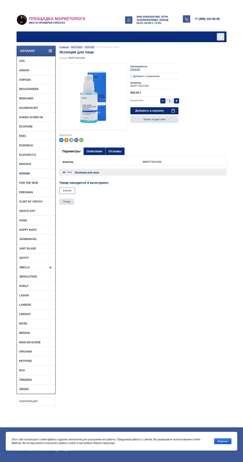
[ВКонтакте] (61, 140)
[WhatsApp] (81, 140)
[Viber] (76, 140)
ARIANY (24, 70)
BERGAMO (26, 98)
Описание (94, 151)
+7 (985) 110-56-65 (207, 19)
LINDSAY (25, 314)
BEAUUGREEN (28, 88)
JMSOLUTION (28, 276)
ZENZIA (24, 389)
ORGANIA (25, 351)
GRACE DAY (27, 210)
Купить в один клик (154, 119)
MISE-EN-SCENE (30, 342)
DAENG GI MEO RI (31, 117)
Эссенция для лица (87, 172)
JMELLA (24, 267)
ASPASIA (25, 79)
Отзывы (115, 151)
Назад (66, 201)
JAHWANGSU (28, 239)
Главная (64, 47)
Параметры (71, 151)
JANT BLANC (27, 248)
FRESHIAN (26, 192)
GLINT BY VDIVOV (31, 201)
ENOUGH (25, 163)
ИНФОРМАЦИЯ (28, 401)
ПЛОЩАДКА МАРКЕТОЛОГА (57, 18)
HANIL (23, 220)
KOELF (23, 285)
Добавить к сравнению (146, 76)
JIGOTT (24, 257)
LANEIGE (25, 304)
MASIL (23, 323)
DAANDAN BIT (28, 107)
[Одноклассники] (66, 140)
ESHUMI (89, 47)
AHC (22, 60)
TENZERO (25, 379)
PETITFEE (25, 360)
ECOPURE (26, 126)
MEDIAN (24, 332)
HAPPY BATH (27, 229)
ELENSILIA (26, 145)
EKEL (22, 135)
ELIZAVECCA (27, 154)
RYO (22, 370)
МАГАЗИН (77, 47)
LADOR (24, 295)
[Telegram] (71, 140)
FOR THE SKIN (28, 182)
